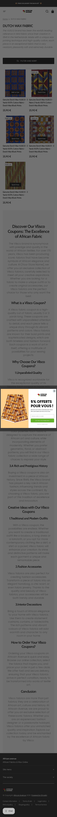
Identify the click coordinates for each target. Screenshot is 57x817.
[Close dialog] (54, 391)
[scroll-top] (51, 811)
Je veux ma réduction (42, 420)
